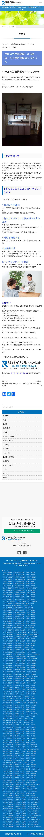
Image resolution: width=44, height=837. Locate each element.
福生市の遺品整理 (19, 680)
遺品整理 (6, 461)
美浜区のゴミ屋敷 (31, 751)
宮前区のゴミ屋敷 (30, 758)
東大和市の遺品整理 (20, 669)
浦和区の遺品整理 (7, 603)
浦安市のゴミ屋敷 (30, 742)
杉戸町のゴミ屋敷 (7, 729)
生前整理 (13, 47)
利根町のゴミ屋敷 (7, 775)
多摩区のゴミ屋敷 (7, 760)
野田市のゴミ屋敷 (31, 738)
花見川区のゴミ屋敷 (20, 751)
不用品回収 (6, 453)
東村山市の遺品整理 (8, 667)
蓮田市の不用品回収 (32, 817)
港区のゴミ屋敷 (7, 696)
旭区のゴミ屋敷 (17, 762)
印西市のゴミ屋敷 (7, 751)
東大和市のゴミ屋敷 (8, 784)
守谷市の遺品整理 (19, 654)
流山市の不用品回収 (21, 824)
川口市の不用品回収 (21, 808)
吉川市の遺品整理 (30, 594)
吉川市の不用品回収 (8, 813)
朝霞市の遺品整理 (7, 590)
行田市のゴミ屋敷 (30, 736)
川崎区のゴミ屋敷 (28, 762)
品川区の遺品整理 (30, 583)
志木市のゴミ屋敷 (20, 727)
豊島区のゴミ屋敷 (19, 700)
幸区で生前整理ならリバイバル (32, 384)
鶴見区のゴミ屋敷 (7, 758)
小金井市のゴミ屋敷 (20, 780)
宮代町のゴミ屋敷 (7, 714)
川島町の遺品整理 (19, 621)
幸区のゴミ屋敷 (7, 762)
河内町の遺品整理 (31, 661)
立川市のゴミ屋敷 (19, 782)
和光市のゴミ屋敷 (31, 727)
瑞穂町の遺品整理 (30, 680)
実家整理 (6, 416)
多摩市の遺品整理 (19, 678)
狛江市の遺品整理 (31, 672)
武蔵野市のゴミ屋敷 (20, 789)
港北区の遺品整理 (7, 643)
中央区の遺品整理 (30, 585)
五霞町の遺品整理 (20, 656)
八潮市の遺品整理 (30, 599)
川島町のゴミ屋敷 (7, 736)
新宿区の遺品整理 (19, 574)
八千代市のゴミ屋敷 (32, 747)
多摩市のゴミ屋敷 (7, 793)
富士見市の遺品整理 (20, 612)
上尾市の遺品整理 (30, 610)
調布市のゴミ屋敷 (7, 786)
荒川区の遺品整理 (31, 577)
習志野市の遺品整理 (21, 632)
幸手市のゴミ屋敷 (7, 707)
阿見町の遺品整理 (20, 663)
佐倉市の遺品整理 (33, 634)
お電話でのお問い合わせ (11, 834)
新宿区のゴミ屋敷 (30, 687)
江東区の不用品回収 (33, 802)
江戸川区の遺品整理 (8, 577)
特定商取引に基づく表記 (29, 560)
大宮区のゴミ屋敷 (7, 716)
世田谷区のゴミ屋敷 (31, 691)
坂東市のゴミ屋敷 (19, 766)
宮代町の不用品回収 (8, 815)
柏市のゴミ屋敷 (30, 740)
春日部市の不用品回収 (34, 808)
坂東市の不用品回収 (8, 826)
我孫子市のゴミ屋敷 (8, 744)
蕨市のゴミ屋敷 (17, 722)
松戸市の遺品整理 (19, 625)
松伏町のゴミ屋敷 (7, 711)
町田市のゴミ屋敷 (30, 793)
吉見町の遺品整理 (7, 621)
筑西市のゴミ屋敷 (7, 780)
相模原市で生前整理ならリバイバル (11, 384)
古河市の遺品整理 (7, 654)
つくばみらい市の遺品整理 (33, 654)
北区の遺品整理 (7, 585)
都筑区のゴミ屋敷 (7, 755)
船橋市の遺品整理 (18, 627)
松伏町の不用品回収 (33, 813)
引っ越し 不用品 (8, 436)
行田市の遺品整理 (7, 623)
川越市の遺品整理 (30, 596)
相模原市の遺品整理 (8, 652)
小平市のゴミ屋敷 (21, 791)
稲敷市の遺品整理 (7, 665)
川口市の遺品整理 (19, 590)
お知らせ (6, 473)
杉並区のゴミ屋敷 (7, 689)
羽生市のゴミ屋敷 (19, 736)
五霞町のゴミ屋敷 (7, 771)
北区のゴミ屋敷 (19, 698)
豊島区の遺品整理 (7, 588)
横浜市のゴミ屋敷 (19, 764)
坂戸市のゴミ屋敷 (7, 738)
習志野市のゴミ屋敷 (8, 747)
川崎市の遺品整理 (19, 649)
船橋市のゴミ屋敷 (7, 742)
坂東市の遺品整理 (31, 652)
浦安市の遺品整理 (7, 630)
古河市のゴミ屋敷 (30, 766)
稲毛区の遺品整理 (19, 638)
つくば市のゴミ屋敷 (36, 769)
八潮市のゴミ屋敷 (19, 714)
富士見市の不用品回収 (9, 819)
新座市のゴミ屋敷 (30, 707)
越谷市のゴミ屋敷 (7, 702)
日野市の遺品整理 (30, 678)
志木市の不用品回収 (22, 819)
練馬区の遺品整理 (7, 574)
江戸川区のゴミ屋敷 (20, 689)
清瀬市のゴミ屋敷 (30, 782)
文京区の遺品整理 (19, 581)
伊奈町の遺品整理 (30, 614)
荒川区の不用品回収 (21, 802)
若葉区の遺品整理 (30, 638)
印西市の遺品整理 (20, 636)
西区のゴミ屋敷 (7, 720)
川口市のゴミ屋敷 (7, 705)
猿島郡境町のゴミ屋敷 (31, 771)
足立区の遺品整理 (19, 572)
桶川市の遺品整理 (30, 590)
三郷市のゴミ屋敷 (30, 709)
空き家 (5, 424)
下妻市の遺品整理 (21, 658)
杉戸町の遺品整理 (19, 614)
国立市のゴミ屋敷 (7, 789)
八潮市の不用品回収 (21, 815)
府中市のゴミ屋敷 (7, 782)
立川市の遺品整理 (31, 667)
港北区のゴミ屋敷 (30, 755)
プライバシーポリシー (12, 560)
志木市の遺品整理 (31, 612)
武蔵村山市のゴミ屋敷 (21, 784)
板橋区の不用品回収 (21, 806)
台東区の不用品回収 (8, 802)
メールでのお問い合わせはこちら (23, 531)
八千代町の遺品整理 (8, 663)
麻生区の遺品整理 (30, 643)
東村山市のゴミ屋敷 (32, 780)
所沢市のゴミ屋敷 (30, 711)
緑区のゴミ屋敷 (17, 720)
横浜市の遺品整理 (30, 649)
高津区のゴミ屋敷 (19, 760)
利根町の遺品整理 (20, 661)
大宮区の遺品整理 (21, 601)
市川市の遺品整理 (30, 625)
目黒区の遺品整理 (7, 583)
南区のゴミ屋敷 (7, 722)
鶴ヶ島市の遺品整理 (31, 623)
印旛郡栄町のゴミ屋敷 (9, 749)
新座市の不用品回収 (21, 811)
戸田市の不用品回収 (20, 817)
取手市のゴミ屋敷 (7, 766)
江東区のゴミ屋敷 (19, 691)
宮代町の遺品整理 (19, 599)
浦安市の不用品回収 (33, 824)
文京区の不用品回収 (8, 804)
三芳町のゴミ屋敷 (7, 724)
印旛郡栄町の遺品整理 (21, 634)
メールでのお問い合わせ (33, 834)
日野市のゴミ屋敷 (19, 793)
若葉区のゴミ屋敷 (19, 753)
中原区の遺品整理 (7, 647)
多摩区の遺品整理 (19, 645)
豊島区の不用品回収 (8, 806)
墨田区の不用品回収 (21, 804)
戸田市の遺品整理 (7, 610)
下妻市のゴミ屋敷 (7, 773)
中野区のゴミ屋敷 (7, 687)
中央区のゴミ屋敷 (7, 700)
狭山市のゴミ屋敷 (7, 733)
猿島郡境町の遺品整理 (9, 658)
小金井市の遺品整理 (31, 665)
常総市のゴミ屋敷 (19, 771)
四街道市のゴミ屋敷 (33, 749)
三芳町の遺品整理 (19, 610)
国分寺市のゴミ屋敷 (34, 784)
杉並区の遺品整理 (30, 574)
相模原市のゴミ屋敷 (31, 764)
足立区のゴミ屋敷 (30, 685)
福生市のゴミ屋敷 (7, 795)
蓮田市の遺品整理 (7, 612)
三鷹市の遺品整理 (7, 674)
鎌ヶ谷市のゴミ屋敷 (32, 744)
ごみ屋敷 (6, 445)
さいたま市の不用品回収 (34, 815)
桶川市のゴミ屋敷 (19, 705)
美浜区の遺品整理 (7, 638)
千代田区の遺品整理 (19, 585)
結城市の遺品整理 (31, 663)
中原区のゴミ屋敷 (30, 760)
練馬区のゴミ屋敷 (19, 687)
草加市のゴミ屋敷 (7, 709)
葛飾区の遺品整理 (7, 572)
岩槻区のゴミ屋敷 (7, 718)
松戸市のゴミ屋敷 (7, 740)
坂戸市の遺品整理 (19, 623)
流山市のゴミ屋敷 (19, 742)
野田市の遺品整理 (7, 625)
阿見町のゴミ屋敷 (7, 777)
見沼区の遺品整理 (7, 608)
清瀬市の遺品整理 (7, 669)
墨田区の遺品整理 (19, 583)
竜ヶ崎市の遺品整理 (8, 661)
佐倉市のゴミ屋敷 (21, 749)
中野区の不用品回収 (8, 800)
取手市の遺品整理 (20, 652)
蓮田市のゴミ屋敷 (30, 724)
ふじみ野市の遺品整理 (31, 588)
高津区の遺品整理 (30, 645)
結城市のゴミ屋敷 (19, 777)
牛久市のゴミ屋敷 (19, 773)
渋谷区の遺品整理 (7, 581)
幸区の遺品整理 (19, 647)
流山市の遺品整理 (29, 627)
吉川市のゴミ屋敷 (19, 709)
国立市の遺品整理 (19, 674)
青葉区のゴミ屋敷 (19, 755)
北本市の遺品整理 (19, 616)
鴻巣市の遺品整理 (7, 619)
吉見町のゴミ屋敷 (30, 733)
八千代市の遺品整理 (8, 634)
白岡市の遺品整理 (31, 592)
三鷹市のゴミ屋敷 (30, 786)
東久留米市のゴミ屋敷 (9, 791)
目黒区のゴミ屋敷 (18, 696)
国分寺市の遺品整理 (8, 672)
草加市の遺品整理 (19, 594)
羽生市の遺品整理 (30, 621)
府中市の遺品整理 (20, 667)
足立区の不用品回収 (33, 797)
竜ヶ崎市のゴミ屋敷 (31, 773)
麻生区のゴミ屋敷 (19, 758)
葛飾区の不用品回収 (21, 797)
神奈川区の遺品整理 (8, 641)
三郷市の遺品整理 (7, 596)
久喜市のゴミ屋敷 (30, 729)
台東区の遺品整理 (20, 577)
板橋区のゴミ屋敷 (30, 700)
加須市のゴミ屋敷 (19, 731)
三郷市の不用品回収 (21, 813)
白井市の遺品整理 (32, 632)
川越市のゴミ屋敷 (19, 711)
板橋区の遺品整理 (19, 588)
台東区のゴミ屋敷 (31, 689)
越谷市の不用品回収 (33, 806)
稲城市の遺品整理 (7, 678)
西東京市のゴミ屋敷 (32, 789)
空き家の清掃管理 (8, 457)
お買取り (6, 432)
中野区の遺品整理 (30, 572)
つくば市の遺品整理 (8, 656)
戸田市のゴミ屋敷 (28, 722)
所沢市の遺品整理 (7, 599)
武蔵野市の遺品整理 (31, 674)
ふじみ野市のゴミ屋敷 (20, 702)
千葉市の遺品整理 (31, 630)
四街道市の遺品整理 (8, 636)
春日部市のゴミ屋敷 (31, 705)
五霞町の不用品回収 (21, 826)
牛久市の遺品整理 (32, 658)
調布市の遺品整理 (20, 672)
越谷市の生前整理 (31, 683)
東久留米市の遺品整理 (21, 676)
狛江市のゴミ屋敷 (19, 786)
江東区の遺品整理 (7, 579)
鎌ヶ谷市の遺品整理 (8, 632)
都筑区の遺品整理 (20, 641)
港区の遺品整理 (30, 581)
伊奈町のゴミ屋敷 (19, 729)
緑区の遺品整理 (28, 605)
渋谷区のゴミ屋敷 (19, 694)
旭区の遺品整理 (29, 647)
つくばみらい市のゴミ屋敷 (21, 769)
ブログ (5, 469)
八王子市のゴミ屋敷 (8, 797)
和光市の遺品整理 (7, 614)
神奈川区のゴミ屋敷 (31, 753)
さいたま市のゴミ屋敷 (31, 714)
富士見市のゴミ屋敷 (8, 727)
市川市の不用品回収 (8, 824)
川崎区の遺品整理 (7, 649)
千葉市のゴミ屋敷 (20, 744)
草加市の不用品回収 (33, 811)
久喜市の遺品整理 (7, 616)
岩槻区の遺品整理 (19, 603)
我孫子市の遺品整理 (20, 630)
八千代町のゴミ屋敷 (31, 775)
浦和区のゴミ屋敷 (30, 716)
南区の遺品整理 (19, 608)
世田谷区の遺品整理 (20, 579)
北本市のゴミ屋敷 (7, 731)
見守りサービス (8, 440)
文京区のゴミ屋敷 (30, 694)
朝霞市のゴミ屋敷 (32, 702)
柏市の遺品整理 (7, 627)
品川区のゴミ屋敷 (7, 698)
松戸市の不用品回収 (33, 822)
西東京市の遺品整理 (8, 676)
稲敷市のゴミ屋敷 (30, 777)
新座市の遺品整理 (7, 594)
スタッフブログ (8, 465)
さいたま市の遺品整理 (9, 601)
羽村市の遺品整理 (7, 683)
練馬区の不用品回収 (21, 800)
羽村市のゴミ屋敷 (30, 795)
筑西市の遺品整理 (19, 665)
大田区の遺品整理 (31, 579)
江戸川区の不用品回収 (34, 800)
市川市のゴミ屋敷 (19, 740)
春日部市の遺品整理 (8, 592)
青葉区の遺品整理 (31, 641)
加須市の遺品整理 (30, 616)
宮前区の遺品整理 (7, 645)
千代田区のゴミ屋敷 (30, 698)
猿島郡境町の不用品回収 (34, 826)
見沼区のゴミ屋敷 (28, 720)
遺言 (4, 420)
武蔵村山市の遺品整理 (32, 669)
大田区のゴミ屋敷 (7, 694)
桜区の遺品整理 (7, 605)
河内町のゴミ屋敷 (19, 775)
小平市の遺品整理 (33, 676)
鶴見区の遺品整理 (19, 643)
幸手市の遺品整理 (20, 592)
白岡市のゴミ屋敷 (19, 707)
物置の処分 (6, 428)
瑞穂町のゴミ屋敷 (19, 795)
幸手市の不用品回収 (8, 811)
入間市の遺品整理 (30, 619)
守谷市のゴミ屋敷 (7, 769)
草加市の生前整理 (7, 685)
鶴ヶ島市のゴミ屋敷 (20, 738)
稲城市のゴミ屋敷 (32, 791)
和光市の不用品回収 (34, 819)
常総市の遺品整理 (31, 656)
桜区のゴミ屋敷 (29, 718)
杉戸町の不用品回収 (8, 822)
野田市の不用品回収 (21, 822)
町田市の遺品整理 (7, 680)
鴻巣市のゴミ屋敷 (30, 731)
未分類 (5, 477)
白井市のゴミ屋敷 (20, 747)
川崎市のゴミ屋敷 (7, 764)
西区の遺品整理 (17, 605)
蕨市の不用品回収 (7, 817)
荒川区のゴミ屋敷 (7, 691)
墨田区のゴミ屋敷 (29, 696)
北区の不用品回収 (32, 804)
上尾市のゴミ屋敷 (19, 724)
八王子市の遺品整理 (20, 683)
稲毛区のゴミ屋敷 (7, 753)
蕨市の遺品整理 (29, 608)
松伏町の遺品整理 (19, 596)
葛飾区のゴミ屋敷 (19, 685)
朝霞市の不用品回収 (8, 808)
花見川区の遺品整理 (32, 636)
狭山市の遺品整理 (19, 619)
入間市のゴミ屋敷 (19, 733)
